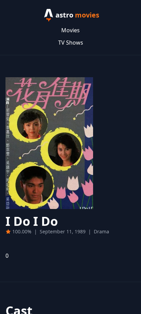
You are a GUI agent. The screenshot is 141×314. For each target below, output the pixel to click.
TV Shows (70, 42)
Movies (70, 30)
